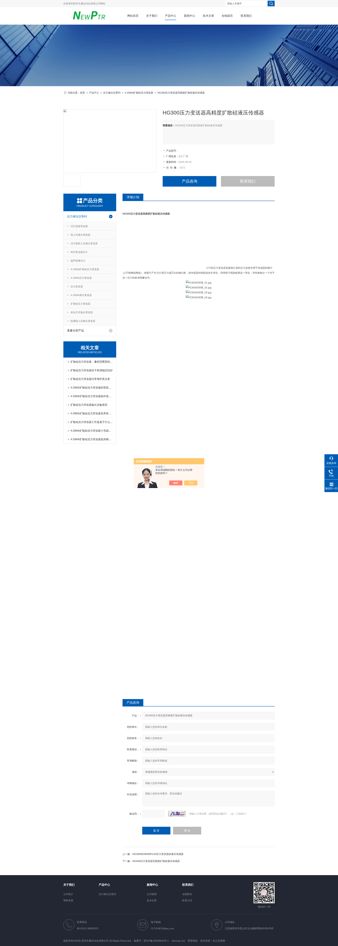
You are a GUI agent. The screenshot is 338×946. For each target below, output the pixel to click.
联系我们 (246, 15)
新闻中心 (189, 15)
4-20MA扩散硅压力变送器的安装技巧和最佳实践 (91, 387)
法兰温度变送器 (79, 226)
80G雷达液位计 (79, 252)
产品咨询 (189, 181)
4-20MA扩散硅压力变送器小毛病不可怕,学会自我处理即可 (91, 430)
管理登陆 (193, 940)
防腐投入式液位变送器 (83, 321)
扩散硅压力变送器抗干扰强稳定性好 (91, 370)
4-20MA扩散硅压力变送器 (139, 92)
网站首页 (133, 15)
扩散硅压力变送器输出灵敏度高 (88, 404)
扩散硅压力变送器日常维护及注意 (90, 378)
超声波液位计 (78, 260)
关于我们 (151, 15)
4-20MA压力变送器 (81, 277)
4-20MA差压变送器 (81, 295)
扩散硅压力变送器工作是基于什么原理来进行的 (91, 422)
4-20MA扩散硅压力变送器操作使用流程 (91, 396)
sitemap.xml (178, 940)
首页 (82, 92)
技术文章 (208, 15)
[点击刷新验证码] (177, 814)
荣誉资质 (68, 900)
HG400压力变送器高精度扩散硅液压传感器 (156, 861)
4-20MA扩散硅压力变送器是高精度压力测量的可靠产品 (91, 439)
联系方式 (187, 900)
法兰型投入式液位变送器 (84, 243)
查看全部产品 (75, 330)
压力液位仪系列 (111, 92)
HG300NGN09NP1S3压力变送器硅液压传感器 (157, 854)
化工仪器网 (219, 940)
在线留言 (227, 15)
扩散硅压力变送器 (80, 303)
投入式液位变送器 (80, 234)
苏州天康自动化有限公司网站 (89, 3)
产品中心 (170, 15)
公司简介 (68, 894)
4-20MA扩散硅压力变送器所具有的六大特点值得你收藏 (91, 413)
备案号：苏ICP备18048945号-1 (151, 940)
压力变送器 (77, 286)
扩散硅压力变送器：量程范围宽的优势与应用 (91, 361)
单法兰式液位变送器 (82, 312)
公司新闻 (152, 894)
